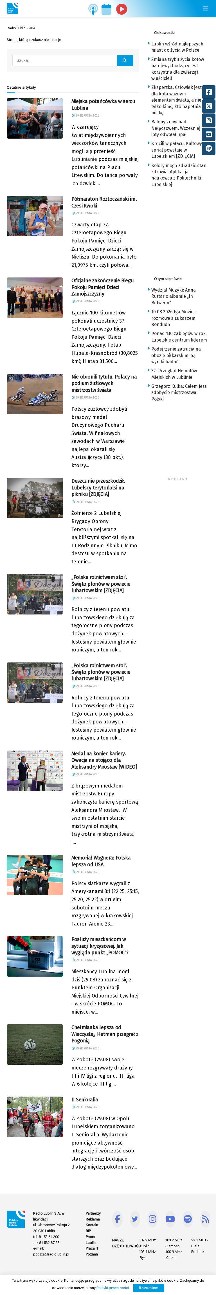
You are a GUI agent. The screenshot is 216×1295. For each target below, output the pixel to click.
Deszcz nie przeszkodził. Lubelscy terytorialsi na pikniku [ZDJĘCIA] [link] (98, 487)
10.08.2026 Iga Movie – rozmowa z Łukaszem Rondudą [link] (174, 318)
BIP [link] (88, 1231)
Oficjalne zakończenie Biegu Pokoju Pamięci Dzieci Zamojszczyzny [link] (102, 287)
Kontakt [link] (92, 1225)
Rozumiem (149, 1288)
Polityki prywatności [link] (112, 1288)
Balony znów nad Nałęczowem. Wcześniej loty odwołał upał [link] (175, 128)
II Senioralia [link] (84, 1100)
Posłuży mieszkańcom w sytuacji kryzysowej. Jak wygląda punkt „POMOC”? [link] (100, 946)
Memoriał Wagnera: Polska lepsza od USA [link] (100, 861)
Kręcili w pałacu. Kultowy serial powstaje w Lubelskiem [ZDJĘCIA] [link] (176, 150)
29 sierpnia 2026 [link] (87, 115)
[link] (12, 8)
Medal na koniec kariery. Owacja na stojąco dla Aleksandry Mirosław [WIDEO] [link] (104, 760)
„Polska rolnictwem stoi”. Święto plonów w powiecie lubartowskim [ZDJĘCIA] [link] (100, 584)
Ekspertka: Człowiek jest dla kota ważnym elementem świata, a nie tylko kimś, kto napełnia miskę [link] (176, 100)
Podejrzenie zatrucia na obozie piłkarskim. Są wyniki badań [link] (176, 355)
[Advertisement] (181, 230)
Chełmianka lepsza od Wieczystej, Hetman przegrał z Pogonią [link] (104, 1034)
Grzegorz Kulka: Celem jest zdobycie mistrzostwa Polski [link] (178, 393)
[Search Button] (125, 60)
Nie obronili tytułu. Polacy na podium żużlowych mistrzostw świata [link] (104, 383)
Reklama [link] (93, 1219)
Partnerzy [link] (93, 1213)
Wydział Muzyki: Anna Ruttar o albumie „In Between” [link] (173, 296)
